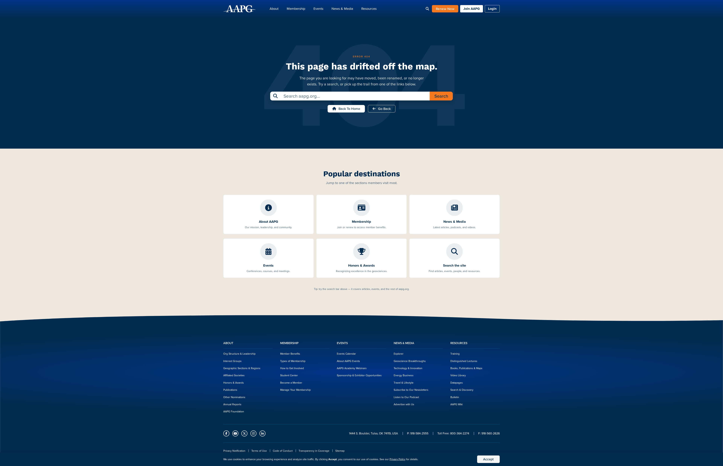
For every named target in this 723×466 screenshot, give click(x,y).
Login (492, 8)
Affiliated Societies (234, 375)
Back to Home (349, 108)
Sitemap (340, 451)
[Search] (427, 9)
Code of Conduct (283, 451)
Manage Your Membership (295, 390)
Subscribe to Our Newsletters (411, 390)
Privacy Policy (397, 459)
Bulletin (454, 397)
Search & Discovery (461, 390)
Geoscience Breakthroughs (410, 361)
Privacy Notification (234, 451)
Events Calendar (346, 354)
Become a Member (291, 383)
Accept (488, 459)
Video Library (458, 375)
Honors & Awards (233, 383)
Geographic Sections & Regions (241, 368)
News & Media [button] (342, 8)
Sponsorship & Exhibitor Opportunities (359, 375)
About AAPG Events (348, 361)
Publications (230, 390)
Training (455, 354)
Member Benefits (290, 354)
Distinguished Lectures (463, 361)
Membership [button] (296, 8)
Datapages (456, 383)
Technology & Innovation (408, 368)
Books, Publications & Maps (466, 368)
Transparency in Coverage (314, 451)
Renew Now (445, 8)
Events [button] (318, 8)
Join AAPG (471, 8)
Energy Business (403, 375)
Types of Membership (292, 361)
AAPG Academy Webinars (352, 368)
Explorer (398, 354)
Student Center (289, 375)
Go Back (384, 108)
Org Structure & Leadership (239, 354)
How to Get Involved (292, 368)
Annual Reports (232, 404)
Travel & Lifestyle (403, 383)
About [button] (274, 8)
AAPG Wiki (456, 404)
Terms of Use (259, 451)
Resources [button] (369, 8)
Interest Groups (232, 361)
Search (441, 96)
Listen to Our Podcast (406, 397)
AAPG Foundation (233, 411)
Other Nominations (234, 397)
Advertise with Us (404, 404)
